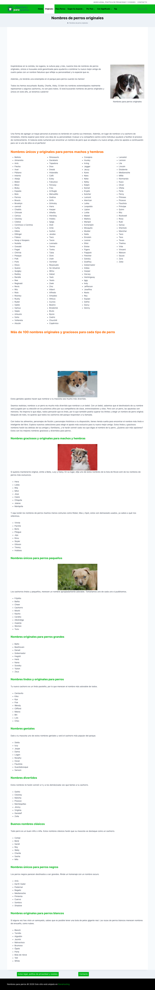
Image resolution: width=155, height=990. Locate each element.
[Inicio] (67, 23)
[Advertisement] (77, 47)
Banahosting (64, 984)
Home (40, 9)
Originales (49, 9)
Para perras (60, 9)
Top (115, 9)
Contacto (142, 2)
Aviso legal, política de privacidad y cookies (114, 2)
